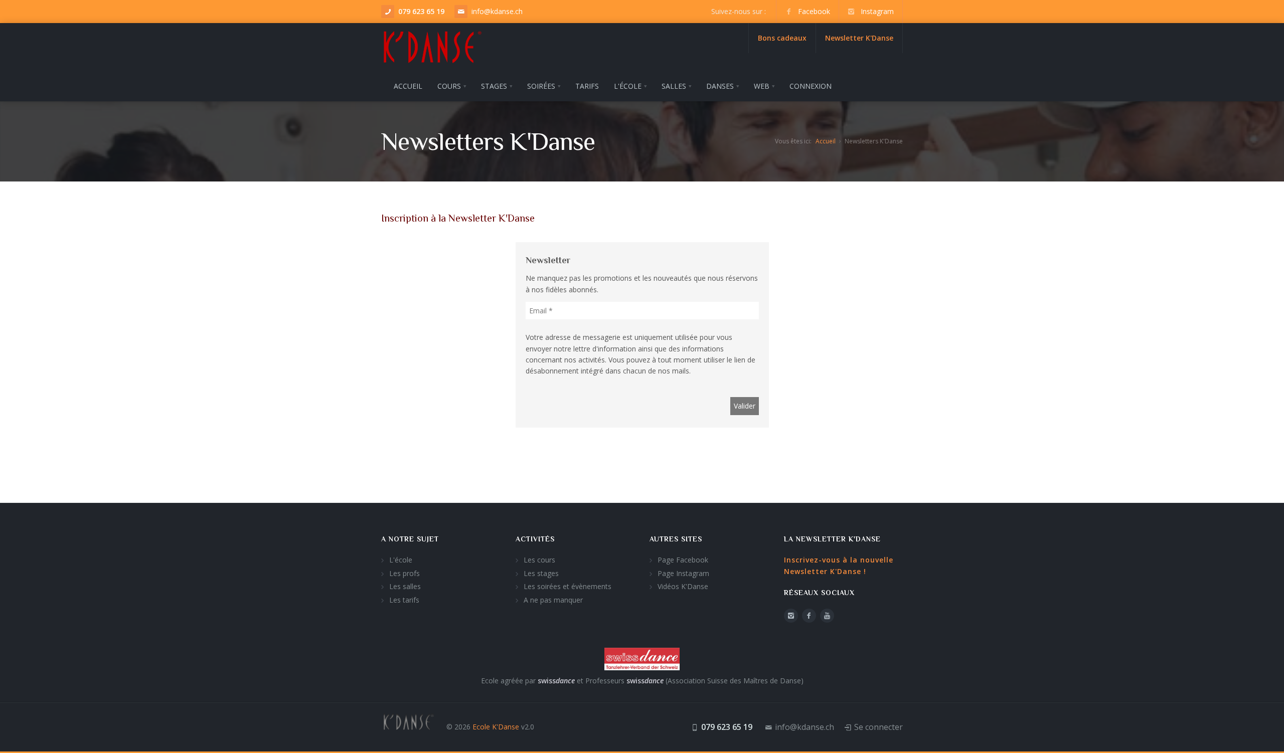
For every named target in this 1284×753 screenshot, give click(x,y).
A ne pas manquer (553, 600)
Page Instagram (683, 573)
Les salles (405, 586)
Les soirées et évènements (567, 586)
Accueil (826, 141)
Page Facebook (683, 559)
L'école (400, 559)
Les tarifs (404, 600)
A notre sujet (410, 539)
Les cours (539, 559)
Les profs (404, 573)
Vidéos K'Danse (683, 586)
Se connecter (878, 726)
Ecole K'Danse (495, 726)
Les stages (541, 573)
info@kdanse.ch (497, 11)
